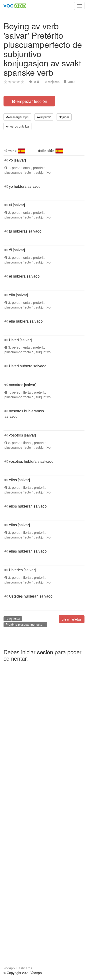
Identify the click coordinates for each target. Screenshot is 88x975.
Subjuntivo (13, 619)
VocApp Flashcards (18, 968)
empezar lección (31, 101)
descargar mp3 (19, 117)
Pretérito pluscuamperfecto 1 (25, 624)
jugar (65, 117)
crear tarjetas (71, 619)
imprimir (45, 117)
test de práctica (19, 126)
